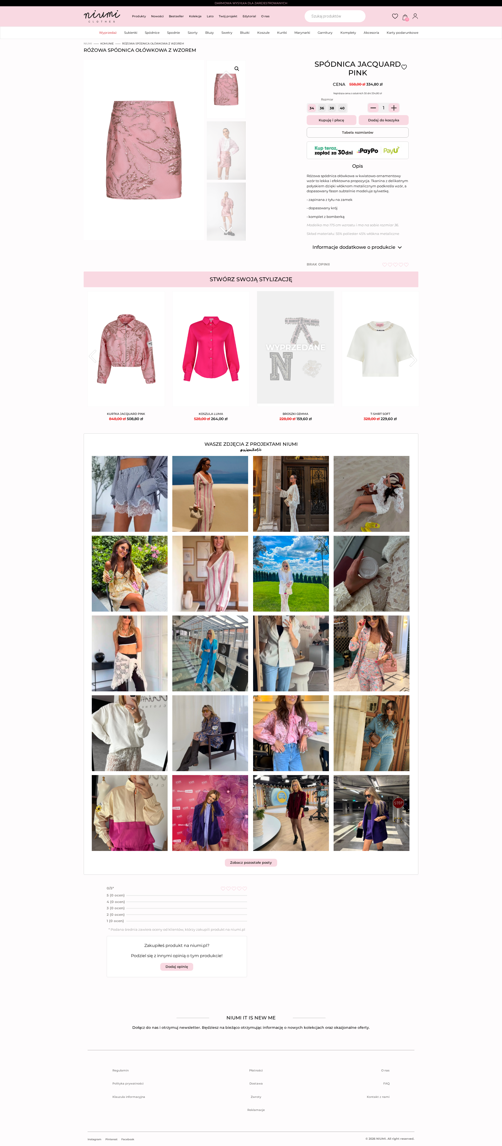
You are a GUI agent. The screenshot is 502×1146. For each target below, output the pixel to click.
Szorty (193, 33)
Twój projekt (228, 16)
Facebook (127, 1139)
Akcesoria (371, 33)
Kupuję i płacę (331, 120)
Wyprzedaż (108, 33)
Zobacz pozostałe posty (251, 862)
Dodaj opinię (177, 966)
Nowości (157, 16)
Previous (92, 356)
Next (413, 360)
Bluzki (244, 33)
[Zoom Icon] (142, 152)
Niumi (88, 43)
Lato (210, 16)
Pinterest (111, 1139)
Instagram (94, 1139)
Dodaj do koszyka (383, 120)
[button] (237, 69)
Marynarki (302, 33)
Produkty (139, 16)
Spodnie (173, 33)
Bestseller (176, 16)
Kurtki (282, 33)
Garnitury (325, 33)
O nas (265, 16)
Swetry (226, 33)
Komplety (348, 33)
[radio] (312, 108)
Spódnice (152, 33)
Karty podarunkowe (402, 33)
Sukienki (130, 33)
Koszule (263, 33)
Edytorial (249, 16)
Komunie (107, 43)
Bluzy (209, 33)
